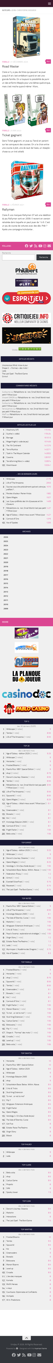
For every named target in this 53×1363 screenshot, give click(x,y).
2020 (6, 562)
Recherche (6, 253)
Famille (5, 62)
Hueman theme (40, 1348)
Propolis (9, 1184)
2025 (6, 541)
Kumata (9, 1280)
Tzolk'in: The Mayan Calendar (18, 453)
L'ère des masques (14, 1276)
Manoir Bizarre (12, 1009)
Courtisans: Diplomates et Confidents (21, 1292)
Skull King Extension (14, 1017)
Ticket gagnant (12, 135)
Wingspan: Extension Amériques (19, 926)
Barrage (9, 437)
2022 (6, 554)
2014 (6, 587)
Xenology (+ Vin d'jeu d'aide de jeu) (20, 866)
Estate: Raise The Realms (17, 941)
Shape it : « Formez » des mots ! (15, 368)
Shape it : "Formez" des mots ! (18, 1032)
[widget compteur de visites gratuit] (30, 350)
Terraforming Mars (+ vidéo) (18, 461)
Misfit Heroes (12, 1284)
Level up (9, 1040)
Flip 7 (8, 1029)
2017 (6, 575)
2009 (6, 608)
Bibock (9, 1135)
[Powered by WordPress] (17, 1348)
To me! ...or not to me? (15, 1013)
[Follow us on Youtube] (40, 246)
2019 (6, 566)
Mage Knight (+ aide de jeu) (17, 441)
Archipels (10, 1296)
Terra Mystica (12, 449)
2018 (6, 571)
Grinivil (5, 376)
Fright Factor (11, 830)
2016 (6, 579)
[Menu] (49, 3)
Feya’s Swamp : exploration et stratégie (22, 933)
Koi (7, 818)
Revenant (10, 885)
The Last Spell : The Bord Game (15, 374)
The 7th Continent (13, 445)
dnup (8, 773)
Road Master (10, 66)
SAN (8, 1188)
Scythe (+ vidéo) (13, 434)
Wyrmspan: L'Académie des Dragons (21, 949)
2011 (6, 600)
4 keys (9, 1288)
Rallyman (8, 209)
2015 (6, 583)
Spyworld (10, 795)
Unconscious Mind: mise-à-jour (15, 365)
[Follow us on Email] (49, 246)
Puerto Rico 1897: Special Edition (19, 769)
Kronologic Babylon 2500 (16, 822)
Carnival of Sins (12, 519)
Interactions (11, 1216)
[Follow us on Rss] (35, 246)
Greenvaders (11, 810)
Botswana (10, 1025)
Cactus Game (11, 1021)
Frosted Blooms (13, 765)
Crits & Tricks (12, 929)
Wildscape (10, 479)
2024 (6, 545)
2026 (6, 537)
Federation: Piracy (13, 874)
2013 (6, 592)
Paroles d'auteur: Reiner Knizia (18, 493)
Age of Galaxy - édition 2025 (18, 753)
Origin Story (11, 937)
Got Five (9, 1124)
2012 (6, 596)
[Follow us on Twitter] (31, 246)
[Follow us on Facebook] (26, 246)
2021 (6, 558)
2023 (6, 550)
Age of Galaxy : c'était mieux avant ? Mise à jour (25, 515)
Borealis (9, 814)
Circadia (9, 1036)
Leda (4, 371)
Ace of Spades (12, 522)
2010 (6, 604)
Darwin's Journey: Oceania (17, 777)
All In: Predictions (13, 1300)
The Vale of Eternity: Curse (17, 918)
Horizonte (10, 761)
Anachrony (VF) (12, 430)
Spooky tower (12, 1192)
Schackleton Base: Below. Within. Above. (22, 870)
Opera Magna (11, 497)
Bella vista (10, 834)
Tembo (9, 733)
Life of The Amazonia (14, 483)
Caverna (9, 457)
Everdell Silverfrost (14, 882)
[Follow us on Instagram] (44, 246)
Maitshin (10, 922)
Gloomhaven (11, 465)
